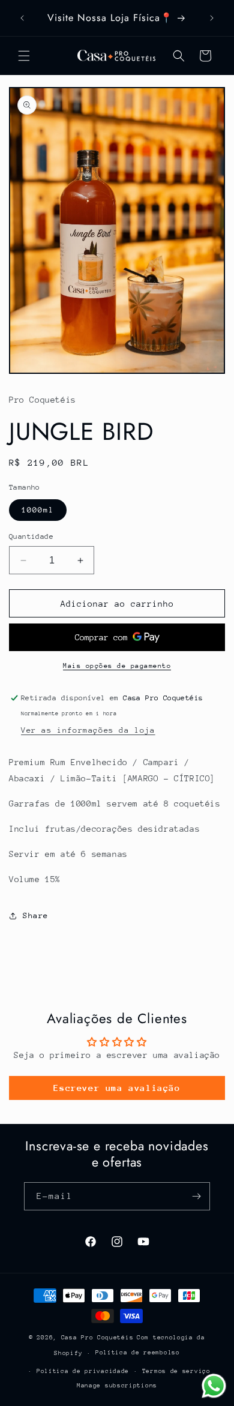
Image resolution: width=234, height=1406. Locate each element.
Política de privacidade (83, 1371)
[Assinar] (196, 1196)
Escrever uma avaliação (116, 1088)
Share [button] (36, 915)
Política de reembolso (137, 1352)
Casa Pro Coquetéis (97, 1337)
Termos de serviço (176, 1371)
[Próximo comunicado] (212, 18)
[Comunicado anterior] (22, 18)
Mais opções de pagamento (117, 666)
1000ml (38, 509)
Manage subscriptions (117, 1385)
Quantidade (31, 536)
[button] (24, 56)
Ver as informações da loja (88, 730)
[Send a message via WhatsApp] (214, 1386)
